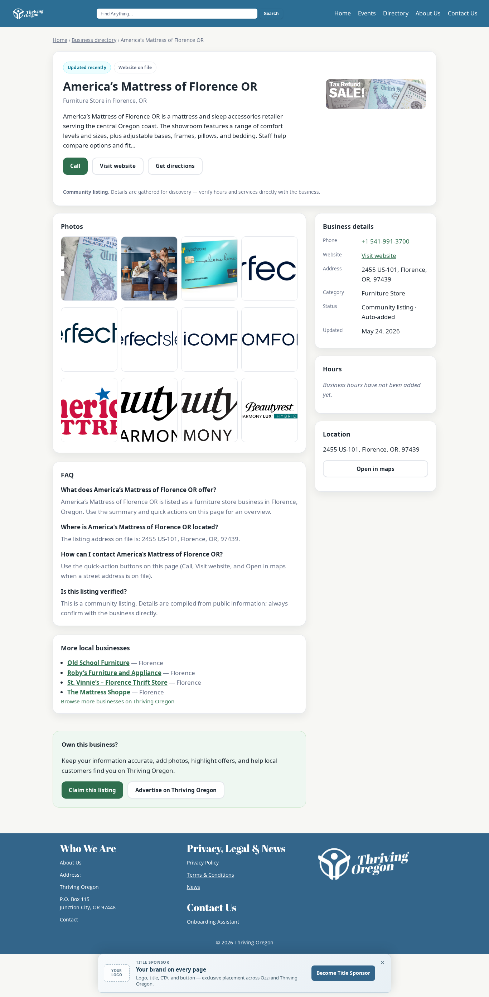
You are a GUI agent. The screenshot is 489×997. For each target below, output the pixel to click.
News (193, 886)
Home (342, 13)
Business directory (94, 40)
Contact (69, 919)
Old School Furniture (98, 663)
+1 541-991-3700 (386, 241)
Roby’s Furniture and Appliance (114, 673)
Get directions (175, 165)
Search (271, 13)
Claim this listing (92, 790)
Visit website (118, 165)
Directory (395, 13)
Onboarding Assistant (213, 921)
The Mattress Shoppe (98, 692)
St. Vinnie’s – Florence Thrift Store (117, 682)
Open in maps (375, 468)
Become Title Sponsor (343, 972)
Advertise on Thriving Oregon (176, 790)
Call (75, 165)
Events (367, 13)
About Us (428, 13)
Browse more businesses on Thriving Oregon (117, 701)
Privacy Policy (203, 862)
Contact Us (463, 13)
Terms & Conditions (210, 874)
